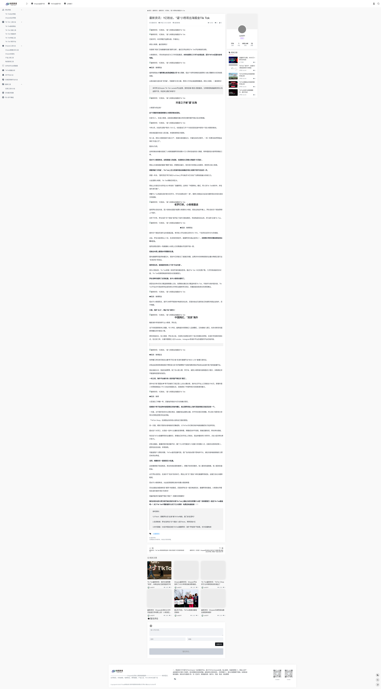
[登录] (374, 4)
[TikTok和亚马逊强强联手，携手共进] (233, 92)
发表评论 (219, 644)
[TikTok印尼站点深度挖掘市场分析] (233, 76)
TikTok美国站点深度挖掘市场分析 (247, 83)
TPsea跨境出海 (125, 684)
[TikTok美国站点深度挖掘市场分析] (233, 84)
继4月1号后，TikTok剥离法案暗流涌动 (185, 611)
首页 (150, 10)
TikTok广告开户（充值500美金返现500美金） (247, 67)
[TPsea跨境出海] (118, 672)
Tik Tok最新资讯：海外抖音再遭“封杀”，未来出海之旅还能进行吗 (159, 583)
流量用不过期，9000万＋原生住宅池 (247, 58)
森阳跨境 (177, 23)
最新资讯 (155, 10)
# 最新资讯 (156, 534)
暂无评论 (154, 618)
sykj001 (152, 587)
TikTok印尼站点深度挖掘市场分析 (247, 75)
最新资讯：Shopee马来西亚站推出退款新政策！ (212, 611)
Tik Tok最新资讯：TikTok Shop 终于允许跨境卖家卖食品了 (212, 583)
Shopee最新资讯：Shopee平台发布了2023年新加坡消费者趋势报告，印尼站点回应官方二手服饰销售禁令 (186, 583)
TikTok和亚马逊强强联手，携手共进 (246, 91)
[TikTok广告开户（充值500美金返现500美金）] (233, 68)
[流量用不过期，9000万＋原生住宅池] (233, 60)
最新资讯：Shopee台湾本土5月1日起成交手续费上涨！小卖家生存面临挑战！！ (159, 611)
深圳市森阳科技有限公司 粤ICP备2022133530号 (143, 684)
